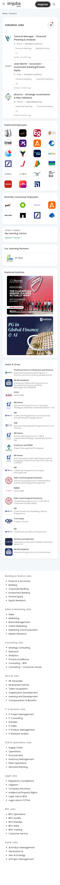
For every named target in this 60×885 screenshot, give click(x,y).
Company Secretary (19, 788)
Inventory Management (21, 759)
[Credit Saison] (52, 164)
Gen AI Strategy (17, 855)
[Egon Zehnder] (37, 133)
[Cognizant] (52, 143)
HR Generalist (16, 681)
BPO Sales (14, 825)
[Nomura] (8, 184)
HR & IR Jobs (12, 675)
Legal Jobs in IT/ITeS (19, 800)
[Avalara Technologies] (37, 143)
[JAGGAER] (23, 164)
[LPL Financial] (37, 184)
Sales (11, 614)
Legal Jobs (11, 775)
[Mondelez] (23, 143)
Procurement (16, 755)
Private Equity (16, 596)
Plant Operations (18, 763)
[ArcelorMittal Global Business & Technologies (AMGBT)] (23, 184)
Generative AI (16, 851)
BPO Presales (15, 822)
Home (4, 13)
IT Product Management (22, 729)
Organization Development (23, 692)
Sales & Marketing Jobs (18, 609)
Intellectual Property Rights (23, 792)
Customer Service (18, 833)
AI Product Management (22, 847)
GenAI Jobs (11, 842)
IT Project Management (21, 714)
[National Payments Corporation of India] (37, 164)
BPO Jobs (10, 809)
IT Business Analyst (19, 733)
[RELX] (23, 174)
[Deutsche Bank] (8, 164)
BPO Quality (15, 818)
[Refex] (52, 153)
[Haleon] (8, 215)
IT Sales (13, 725)
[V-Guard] (23, 133)
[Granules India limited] (8, 153)
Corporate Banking (19, 588)
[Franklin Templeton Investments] (8, 133)
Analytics (13, 655)
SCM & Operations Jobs (18, 742)
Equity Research (17, 600)
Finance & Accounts (19, 581)
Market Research (18, 633)
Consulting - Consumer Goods (25, 667)
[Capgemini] (52, 215)
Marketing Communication (23, 629)
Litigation (13, 784)
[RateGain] (37, 205)
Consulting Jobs (14, 642)
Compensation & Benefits (22, 700)
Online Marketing (18, 626)
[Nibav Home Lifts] (37, 174)
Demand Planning (18, 767)
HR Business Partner (19, 684)
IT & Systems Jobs (15, 709)
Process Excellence (19, 659)
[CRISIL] (8, 143)
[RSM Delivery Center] (37, 153)
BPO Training (15, 829)
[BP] (23, 205)
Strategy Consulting (19, 647)
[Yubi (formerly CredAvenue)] (23, 153)
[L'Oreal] (8, 174)
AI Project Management (21, 859)
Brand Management (19, 622)
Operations (15, 751)
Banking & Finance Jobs (18, 576)
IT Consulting (16, 718)
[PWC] (8, 205)
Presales (13, 722)
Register (43, 4)
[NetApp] (23, 215)
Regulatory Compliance (21, 780)
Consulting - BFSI (18, 663)
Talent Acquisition (18, 688)
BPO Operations (17, 814)
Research (14, 651)
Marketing (14, 618)
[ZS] (52, 133)
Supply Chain (16, 747)
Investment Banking (19, 592)
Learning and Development (23, 696)
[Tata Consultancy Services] (52, 174)
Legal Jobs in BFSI (18, 796)
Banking (13, 585)
